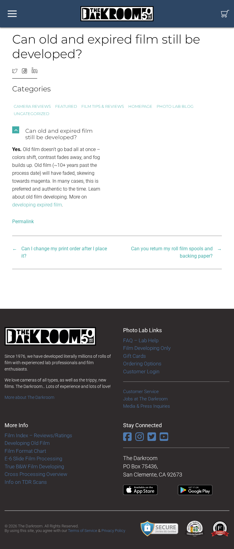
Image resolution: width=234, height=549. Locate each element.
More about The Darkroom (29, 397)
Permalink (23, 221)
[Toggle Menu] (12, 14)
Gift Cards (134, 356)
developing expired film (37, 205)
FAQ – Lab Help (140, 340)
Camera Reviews (32, 106)
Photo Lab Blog (175, 106)
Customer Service (141, 391)
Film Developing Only (147, 348)
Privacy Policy (113, 530)
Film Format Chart (25, 451)
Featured (66, 106)
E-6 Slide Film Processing (33, 459)
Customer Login (141, 371)
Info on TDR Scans (26, 482)
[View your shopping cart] (225, 14)
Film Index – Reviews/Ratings (38, 435)
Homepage (140, 106)
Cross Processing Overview (36, 474)
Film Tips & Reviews (102, 106)
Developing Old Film (27, 443)
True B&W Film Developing (34, 466)
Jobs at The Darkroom (145, 399)
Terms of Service (82, 530)
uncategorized (31, 113)
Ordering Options (142, 364)
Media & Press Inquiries (146, 406)
